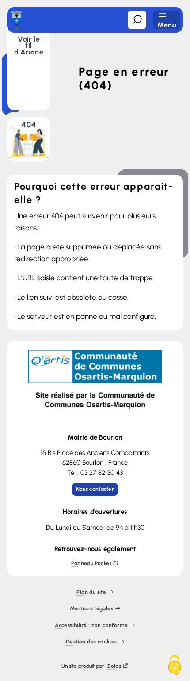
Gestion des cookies (91, 642)
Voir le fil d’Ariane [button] (28, 46)
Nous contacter (95, 489)
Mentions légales (91, 609)
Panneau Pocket (91, 563)
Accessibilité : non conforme (91, 625)
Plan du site (91, 592)
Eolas (114, 666)
